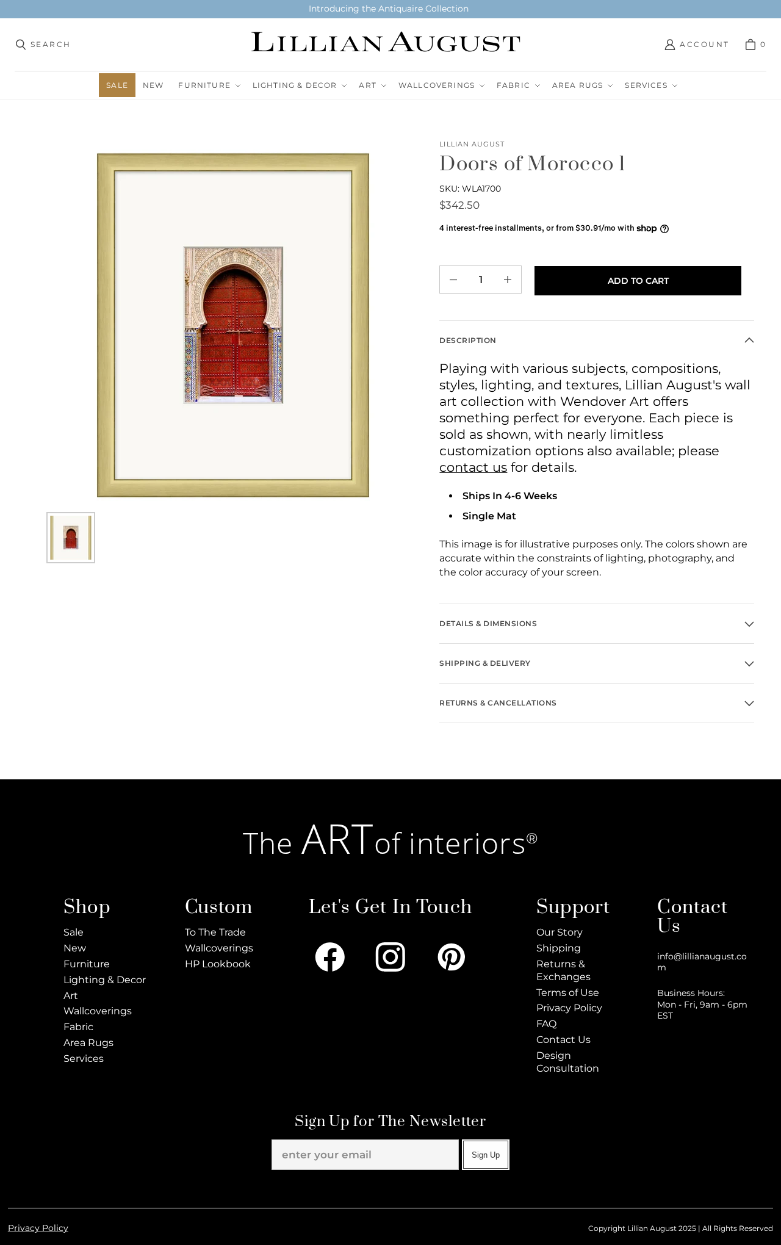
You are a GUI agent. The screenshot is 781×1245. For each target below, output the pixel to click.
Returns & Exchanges (563, 970)
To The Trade (215, 932)
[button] (208, 85)
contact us (473, 467)
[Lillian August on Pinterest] (451, 956)
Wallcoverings (97, 1011)
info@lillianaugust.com (702, 962)
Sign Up (486, 1155)
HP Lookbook (218, 964)
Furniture (86, 964)
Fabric (78, 1027)
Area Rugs (88, 1042)
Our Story (559, 932)
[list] (233, 325)
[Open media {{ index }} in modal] (233, 325)
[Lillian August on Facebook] (330, 956)
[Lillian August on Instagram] (390, 956)
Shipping (558, 948)
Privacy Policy (569, 1008)
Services (83, 1058)
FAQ (546, 1024)
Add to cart (638, 280)
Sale (73, 932)
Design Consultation (567, 1062)
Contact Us (563, 1039)
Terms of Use (567, 992)
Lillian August (472, 144)
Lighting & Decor (104, 980)
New (74, 948)
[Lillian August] (387, 44)
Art (70, 995)
